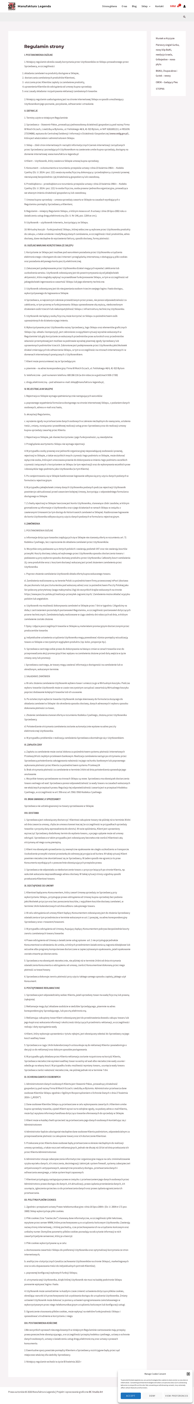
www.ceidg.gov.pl (119, 133)
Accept (130, 1395)
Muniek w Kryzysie (165, 38)
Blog (134, 6)
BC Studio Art (96, 1391)
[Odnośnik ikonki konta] (184, 6)
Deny (152, 1395)
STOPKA (160, 88)
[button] (188, 1374)
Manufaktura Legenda (34, 6)
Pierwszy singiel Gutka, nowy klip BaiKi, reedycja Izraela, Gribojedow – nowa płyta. (167, 54)
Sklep (144, 6)
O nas (124, 6)
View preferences (176, 1395)
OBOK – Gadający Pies (167, 82)
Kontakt (159, 6)
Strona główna (109, 6)
